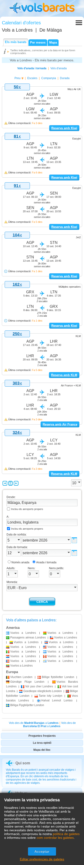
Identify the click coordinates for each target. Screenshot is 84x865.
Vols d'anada (58, 68)
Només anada (20, 562)
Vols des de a (34, 723)
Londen (21, 677)
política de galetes (66, 834)
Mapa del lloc (42, 749)
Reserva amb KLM (64, 375)
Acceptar (42, 851)
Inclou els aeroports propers (27, 509)
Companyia (48, 78)
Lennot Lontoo (57, 700)
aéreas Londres (28, 637)
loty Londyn (50, 695)
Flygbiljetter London (27, 705)
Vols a (17, 30)
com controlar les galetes (55, 837)
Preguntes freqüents (42, 735)
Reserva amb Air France (60, 424)
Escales (32, 78)
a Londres (23, 632)
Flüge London (27, 681)
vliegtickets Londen (42, 691)
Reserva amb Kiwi (64, 128)
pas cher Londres (39, 686)
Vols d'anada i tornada (31, 68)
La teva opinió (42, 742)
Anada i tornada (46, 562)
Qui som (22, 763)
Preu (17, 78)
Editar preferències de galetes (42, 859)
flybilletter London (58, 677)
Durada (65, 78)
